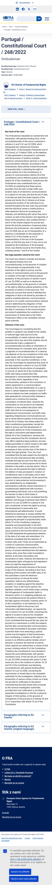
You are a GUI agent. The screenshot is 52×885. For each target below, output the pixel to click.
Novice (8, 779)
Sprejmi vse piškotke (20, 872)
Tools (10, 27)
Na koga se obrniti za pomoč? (18, 776)
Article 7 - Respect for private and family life (24, 90)
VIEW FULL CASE (15, 109)
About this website (7, 838)
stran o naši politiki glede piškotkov (25, 859)
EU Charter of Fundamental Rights (28, 84)
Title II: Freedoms (10, 89)
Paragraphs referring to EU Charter (19, 716)
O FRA (7, 769)
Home (4, 27)
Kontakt (5, 813)
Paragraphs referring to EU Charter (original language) (19, 727)
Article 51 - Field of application (36, 98)
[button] (17, 9)
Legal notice (18, 838)
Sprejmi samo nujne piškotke (24, 879)
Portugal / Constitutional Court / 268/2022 (19, 30)
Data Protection (38, 838)
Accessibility (5, 841)
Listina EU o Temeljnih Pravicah (19, 772)
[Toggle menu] (46, 18)
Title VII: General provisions (13, 98)
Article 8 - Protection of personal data (32, 95)
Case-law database (21, 27)
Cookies (27, 838)
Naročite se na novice (14, 783)
